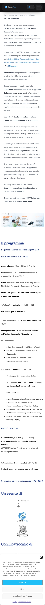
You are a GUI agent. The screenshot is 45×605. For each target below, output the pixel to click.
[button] (41, 557)
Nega (22, 589)
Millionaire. (12, 66)
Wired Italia (14, 62)
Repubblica (14, 59)
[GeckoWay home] (10, 7)
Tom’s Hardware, (25, 62)
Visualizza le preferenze (22, 596)
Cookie (15, 602)
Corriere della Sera (27, 59)
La (9, 59)
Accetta (22, 582)
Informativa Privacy (24, 602)
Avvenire (36, 62)
